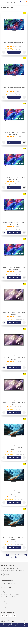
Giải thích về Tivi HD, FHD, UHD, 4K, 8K (9, 583)
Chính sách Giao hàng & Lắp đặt (8, 596)
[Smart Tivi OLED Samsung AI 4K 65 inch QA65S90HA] (24, 547)
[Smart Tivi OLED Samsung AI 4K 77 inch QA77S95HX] (24, 367)
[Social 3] (10, 615)
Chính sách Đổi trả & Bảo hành (7, 592)
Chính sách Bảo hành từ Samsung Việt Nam (10, 594)
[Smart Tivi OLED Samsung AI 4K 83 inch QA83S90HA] (24, 457)
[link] (14, 25)
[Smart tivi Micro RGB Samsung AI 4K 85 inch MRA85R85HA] (24, 142)
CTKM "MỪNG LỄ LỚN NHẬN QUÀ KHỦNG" (10, 607)
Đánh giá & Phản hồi (5, 591)
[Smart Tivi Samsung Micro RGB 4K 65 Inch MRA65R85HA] (24, 232)
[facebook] (6, 615)
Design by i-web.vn (11, 621)
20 (25, 554)
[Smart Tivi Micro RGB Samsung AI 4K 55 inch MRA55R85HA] (24, 277)
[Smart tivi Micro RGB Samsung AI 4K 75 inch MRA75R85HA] (24, 187)
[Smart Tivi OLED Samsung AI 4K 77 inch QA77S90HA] (24, 502)
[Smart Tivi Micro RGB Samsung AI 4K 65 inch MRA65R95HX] (24, 97)
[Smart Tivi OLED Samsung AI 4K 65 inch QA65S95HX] (24, 412)
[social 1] (2, 615)
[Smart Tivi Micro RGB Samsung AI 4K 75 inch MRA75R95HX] (24, 52)
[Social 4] (14, 615)
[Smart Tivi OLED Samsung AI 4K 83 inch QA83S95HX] (24, 322)
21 (11, 557)
